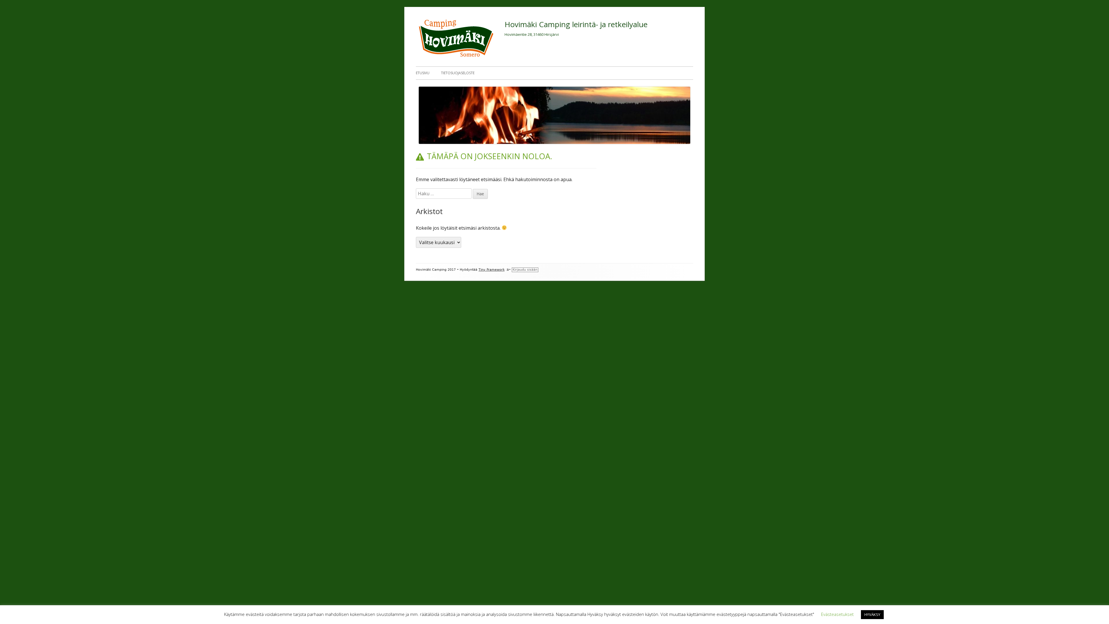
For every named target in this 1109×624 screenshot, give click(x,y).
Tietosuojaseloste (458, 72)
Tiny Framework (492, 270)
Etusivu (422, 72)
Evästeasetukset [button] (837, 614)
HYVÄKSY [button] (872, 614)
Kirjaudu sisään (525, 270)
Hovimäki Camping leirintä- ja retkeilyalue (576, 24)
